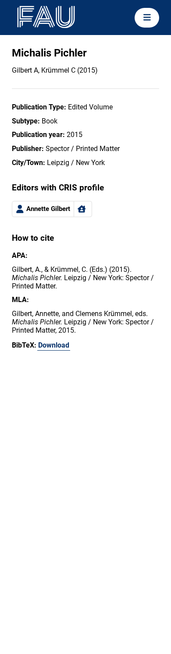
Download (53, 345)
